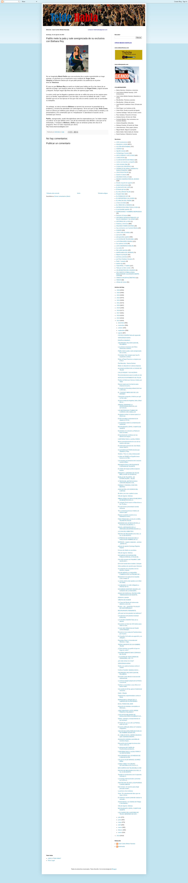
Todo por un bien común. (123, 268)
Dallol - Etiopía (122, 693)
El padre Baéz (120, 194)
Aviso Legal (51, 860)
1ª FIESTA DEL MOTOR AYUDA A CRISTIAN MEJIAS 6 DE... (127, 481)
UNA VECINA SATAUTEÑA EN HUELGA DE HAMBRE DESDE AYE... (129, 731)
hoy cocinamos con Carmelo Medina (127, 228)
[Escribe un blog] (71, 132)
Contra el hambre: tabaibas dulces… (129, 670)
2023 (118, 298)
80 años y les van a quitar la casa (128, 493)
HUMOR (118, 230)
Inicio (78, 193)
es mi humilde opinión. (123, 209)
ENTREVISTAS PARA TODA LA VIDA (127, 207)
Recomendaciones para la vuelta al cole (130, 375)
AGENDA (119, 149)
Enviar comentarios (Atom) (62, 196)
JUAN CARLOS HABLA (123, 232)
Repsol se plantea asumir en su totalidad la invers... (127, 515)
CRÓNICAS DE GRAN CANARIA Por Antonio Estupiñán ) (127, 169)
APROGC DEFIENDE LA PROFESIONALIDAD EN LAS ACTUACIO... (127, 406)
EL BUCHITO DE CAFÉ (123, 187)
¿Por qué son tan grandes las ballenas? (130, 613)
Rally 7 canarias (121, 261)
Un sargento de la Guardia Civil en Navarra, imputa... (128, 569)
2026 (118, 290)
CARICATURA (120, 157)
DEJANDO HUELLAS (122, 177)
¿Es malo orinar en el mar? (126, 661)
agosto (120, 333)
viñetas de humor (121, 282)
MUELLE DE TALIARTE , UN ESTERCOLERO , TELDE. (126, 477)
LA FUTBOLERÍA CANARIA (124, 241)
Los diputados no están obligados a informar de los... (128, 585)
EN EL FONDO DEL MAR (125, 704)
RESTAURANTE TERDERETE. (127, 610)
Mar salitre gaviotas (122, 250)
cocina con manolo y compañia (125, 162)
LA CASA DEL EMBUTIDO (125, 531)
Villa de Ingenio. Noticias (125, 496)
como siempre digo (122, 164)
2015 (118, 318)
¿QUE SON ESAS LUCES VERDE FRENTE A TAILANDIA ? (128, 711)
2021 (118, 303)
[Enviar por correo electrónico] (69, 132)
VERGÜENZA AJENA (124, 337)
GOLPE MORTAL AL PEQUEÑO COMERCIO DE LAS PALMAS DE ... (129, 573)
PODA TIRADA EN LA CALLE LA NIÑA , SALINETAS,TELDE (129, 519)
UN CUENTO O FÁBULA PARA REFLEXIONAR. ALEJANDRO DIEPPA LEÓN (127, 274)
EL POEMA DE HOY (122, 196)
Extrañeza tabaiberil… (124, 340)
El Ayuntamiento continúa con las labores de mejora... (128, 435)
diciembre (121, 323)
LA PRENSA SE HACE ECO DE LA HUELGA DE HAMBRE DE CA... (128, 538)
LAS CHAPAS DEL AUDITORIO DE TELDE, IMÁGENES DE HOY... (128, 813)
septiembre (121, 330)
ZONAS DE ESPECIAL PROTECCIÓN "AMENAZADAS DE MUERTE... (129, 594)
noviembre (121, 325)
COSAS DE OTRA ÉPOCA (124, 166)
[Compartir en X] (73, 132)
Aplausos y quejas (123, 597)
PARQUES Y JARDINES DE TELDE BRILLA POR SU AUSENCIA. (128, 473)
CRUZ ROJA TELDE (122, 172)
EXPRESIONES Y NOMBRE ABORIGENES (129, 211)
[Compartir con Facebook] (75, 132)
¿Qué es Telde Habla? (54, 858)
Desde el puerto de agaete (124, 183)
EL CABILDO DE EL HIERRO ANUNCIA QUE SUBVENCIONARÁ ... (129, 735)
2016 (118, 315)
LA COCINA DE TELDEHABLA (125, 239)
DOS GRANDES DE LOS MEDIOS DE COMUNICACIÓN (129, 756)
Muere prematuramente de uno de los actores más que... (129, 442)
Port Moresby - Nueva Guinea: (127, 363)
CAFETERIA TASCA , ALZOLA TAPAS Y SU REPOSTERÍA (129, 752)
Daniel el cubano (121, 174)
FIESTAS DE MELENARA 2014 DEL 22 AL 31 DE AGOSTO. (129, 534)
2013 (118, 835)
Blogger (114, 869)
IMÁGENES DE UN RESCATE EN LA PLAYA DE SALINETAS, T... (129, 523)
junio (119, 820)
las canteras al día (121, 243)
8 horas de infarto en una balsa (127, 550)
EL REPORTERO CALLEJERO (125, 198)
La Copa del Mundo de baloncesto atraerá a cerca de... (128, 603)
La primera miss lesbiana (125, 791)
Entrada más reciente (53, 193)
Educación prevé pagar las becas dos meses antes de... (129, 744)
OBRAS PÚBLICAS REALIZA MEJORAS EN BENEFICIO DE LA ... (130, 499)
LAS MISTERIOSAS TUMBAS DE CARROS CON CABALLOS (128, 411)
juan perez (119, 235)
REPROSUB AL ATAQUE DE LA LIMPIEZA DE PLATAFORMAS (127, 700)
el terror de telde (121, 203)
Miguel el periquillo (122, 254)
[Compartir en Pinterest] (77, 132)
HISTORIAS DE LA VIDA (123, 221)
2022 (118, 300)
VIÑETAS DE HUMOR (124, 600)
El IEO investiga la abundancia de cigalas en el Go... (128, 419)
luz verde (119, 248)
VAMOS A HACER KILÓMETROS (126, 277)
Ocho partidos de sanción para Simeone (130, 566)
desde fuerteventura (122, 185)
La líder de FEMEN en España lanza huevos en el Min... (128, 457)
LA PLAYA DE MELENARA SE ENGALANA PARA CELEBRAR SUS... (130, 715)
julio (119, 817)
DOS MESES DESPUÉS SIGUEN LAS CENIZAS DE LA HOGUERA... (129, 589)
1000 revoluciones (121, 142)
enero (120, 832)
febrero (120, 830)
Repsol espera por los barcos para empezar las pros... (128, 384)
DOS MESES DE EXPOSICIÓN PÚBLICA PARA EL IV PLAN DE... (128, 556)
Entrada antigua (103, 193)
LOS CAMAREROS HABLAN (124, 246)
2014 (118, 320)
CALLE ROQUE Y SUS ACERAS (127, 372)
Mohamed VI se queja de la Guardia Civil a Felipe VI (128, 577)
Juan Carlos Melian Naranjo (126, 843)
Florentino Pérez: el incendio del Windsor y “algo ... (127, 641)
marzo (120, 827)
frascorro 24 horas (121, 215)
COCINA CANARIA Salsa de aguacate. (129, 335)
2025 (118, 292)
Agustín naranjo (121, 151)
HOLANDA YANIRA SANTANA (125, 226)
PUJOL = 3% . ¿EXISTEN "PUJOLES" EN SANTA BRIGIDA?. (129, 607)
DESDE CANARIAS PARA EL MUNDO (127, 179)
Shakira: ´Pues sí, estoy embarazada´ (129, 454)
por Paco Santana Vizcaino (124, 259)
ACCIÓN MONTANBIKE (123, 146)
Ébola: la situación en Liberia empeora (129, 366)
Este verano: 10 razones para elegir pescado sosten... (128, 787)
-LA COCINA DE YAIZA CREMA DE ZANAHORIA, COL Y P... (128, 657)
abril (119, 825)
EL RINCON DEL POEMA (123, 200)
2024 (118, 295)
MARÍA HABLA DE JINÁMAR (124, 252)
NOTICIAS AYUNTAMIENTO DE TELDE (129, 377)
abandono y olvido (121, 144)
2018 (118, 310)
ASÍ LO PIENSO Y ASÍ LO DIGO (125, 155)
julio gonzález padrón (122, 237)
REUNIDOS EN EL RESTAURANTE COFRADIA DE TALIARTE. (128, 465)
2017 (118, 313)
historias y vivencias (122, 223)
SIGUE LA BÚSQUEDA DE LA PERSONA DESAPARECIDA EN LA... (129, 528)
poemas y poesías (121, 257)
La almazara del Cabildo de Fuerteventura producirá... (126, 748)
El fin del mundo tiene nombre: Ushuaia (129, 563)
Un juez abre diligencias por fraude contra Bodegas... (128, 628)
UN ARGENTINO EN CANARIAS (125, 270)
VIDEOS (118, 280)
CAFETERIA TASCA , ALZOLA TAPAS (129, 439)
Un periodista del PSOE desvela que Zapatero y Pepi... (129, 450)
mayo (120, 822)
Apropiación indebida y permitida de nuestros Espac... (128, 739)
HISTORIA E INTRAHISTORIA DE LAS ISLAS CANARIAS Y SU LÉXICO (127, 218)
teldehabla (121, 846)
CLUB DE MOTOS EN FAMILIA (125, 160)
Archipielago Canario (122, 153)
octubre (120, 328)
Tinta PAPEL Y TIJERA (123, 265)
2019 (118, 308)
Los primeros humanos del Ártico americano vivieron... (127, 347)
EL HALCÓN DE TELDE (123, 192)
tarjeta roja (119, 263)
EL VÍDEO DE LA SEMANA (124, 205)
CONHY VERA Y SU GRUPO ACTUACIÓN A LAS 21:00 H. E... (128, 764)
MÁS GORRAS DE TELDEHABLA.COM (129, 768)
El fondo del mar (121, 189)
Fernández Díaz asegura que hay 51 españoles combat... (129, 355)
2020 (118, 305)
